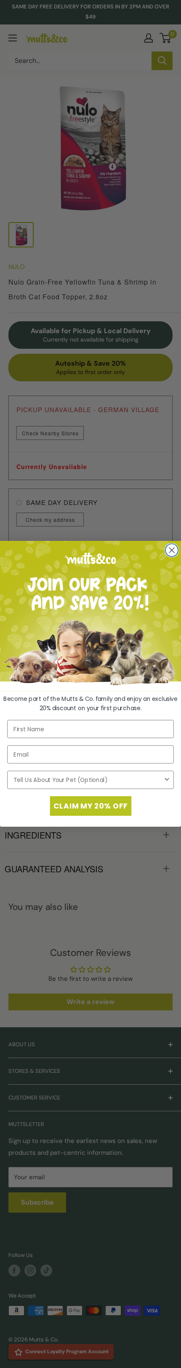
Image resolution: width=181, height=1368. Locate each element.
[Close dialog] (171, 550)
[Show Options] (166, 780)
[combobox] (88, 780)
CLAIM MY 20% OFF (90, 806)
